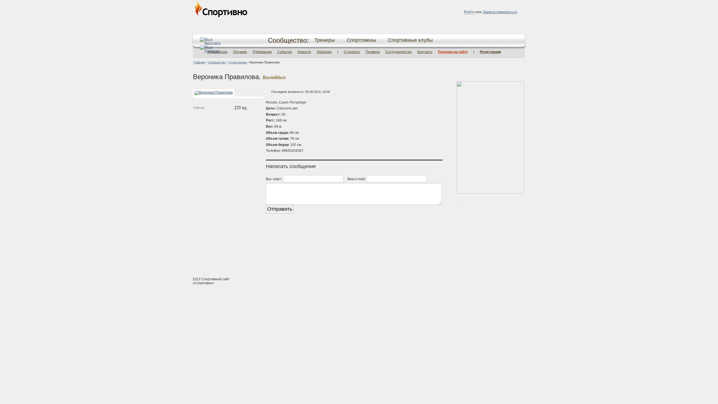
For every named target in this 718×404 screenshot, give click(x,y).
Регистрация (490, 52)
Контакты (424, 52)
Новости (304, 52)
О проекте (352, 52)
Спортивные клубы (410, 40)
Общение (324, 52)
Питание (240, 52)
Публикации (262, 52)
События (284, 52)
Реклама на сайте (453, 52)
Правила (373, 52)
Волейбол (274, 77)
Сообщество (217, 62)
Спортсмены (361, 40)
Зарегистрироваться (500, 12)
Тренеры (324, 40)
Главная (199, 62)
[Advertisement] (359, 251)
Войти (469, 12)
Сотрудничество (398, 52)
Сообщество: (288, 40)
